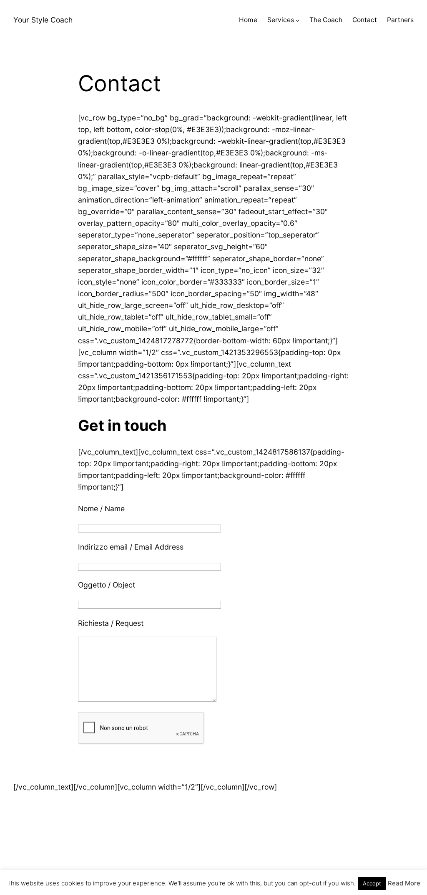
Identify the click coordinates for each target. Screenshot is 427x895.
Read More (404, 883)
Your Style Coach (43, 19)
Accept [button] (372, 883)
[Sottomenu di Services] (297, 20)
